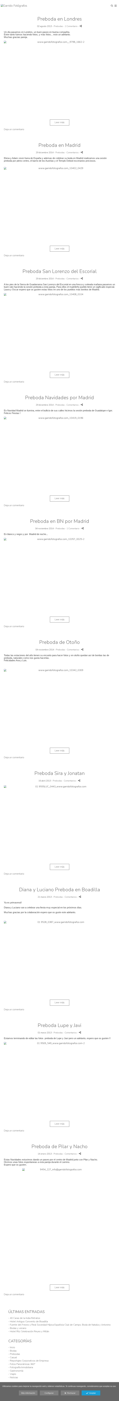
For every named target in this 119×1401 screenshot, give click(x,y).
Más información (28, 1393)
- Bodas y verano (17, 1328)
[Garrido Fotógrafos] (14, 6)
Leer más (59, 122)
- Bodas (12, 1350)
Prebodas (58, 26)
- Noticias (13, 1377)
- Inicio (11, 1347)
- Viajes (12, 1374)
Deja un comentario (14, 129)
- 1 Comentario (70, 26)
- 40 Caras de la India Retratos (24, 1318)
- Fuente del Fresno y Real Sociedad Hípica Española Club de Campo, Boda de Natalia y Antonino (59, 1324)
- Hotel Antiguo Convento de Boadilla (28, 1321)
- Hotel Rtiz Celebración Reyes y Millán (28, 1331)
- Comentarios (72, 152)
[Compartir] (80, 26)
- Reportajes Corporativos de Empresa (28, 1360)
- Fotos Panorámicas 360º (21, 1364)
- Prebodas (14, 1354)
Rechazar (70, 1393)
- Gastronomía (15, 1370)
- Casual (12, 1357)
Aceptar (92, 1393)
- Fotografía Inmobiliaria (20, 1367)
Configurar (49, 1393)
